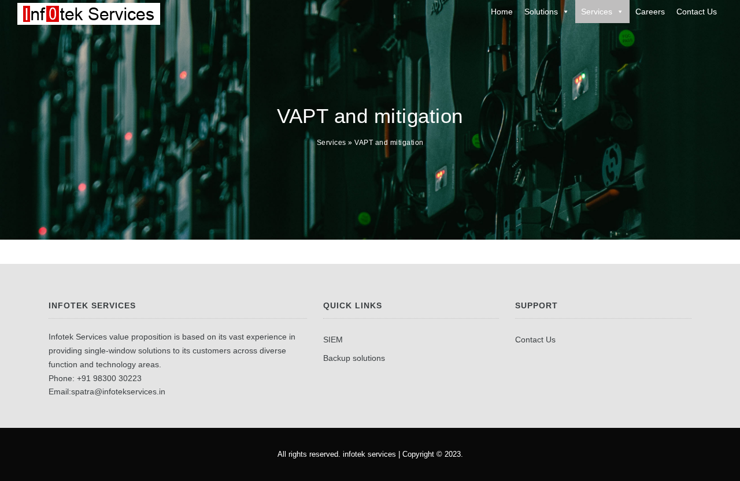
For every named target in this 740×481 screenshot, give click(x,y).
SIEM (333, 339)
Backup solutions (354, 358)
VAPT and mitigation (389, 143)
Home (502, 11)
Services (596, 11)
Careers (650, 11)
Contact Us (696, 11)
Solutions (541, 11)
